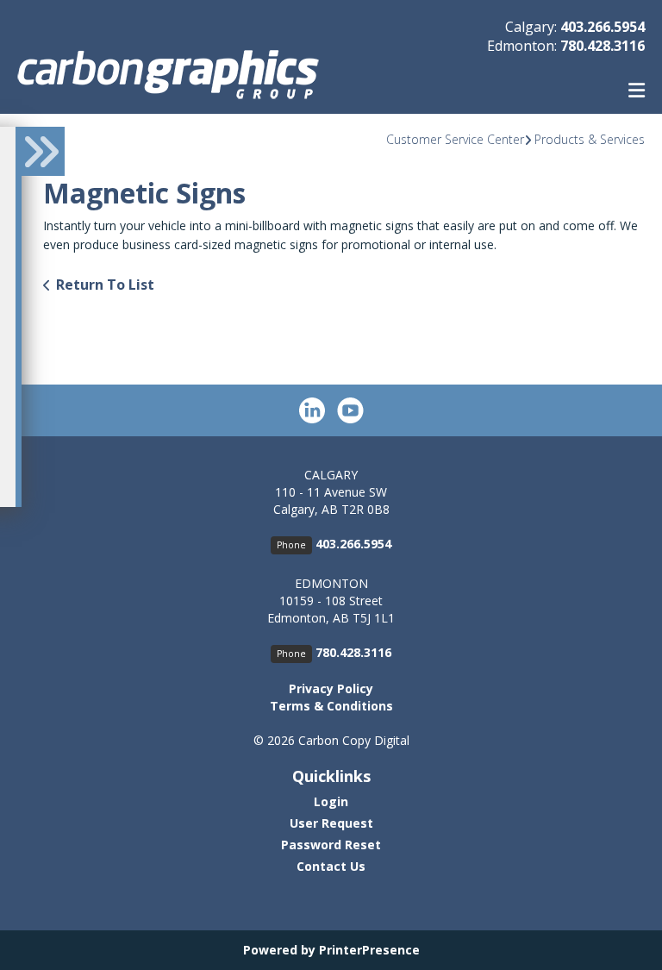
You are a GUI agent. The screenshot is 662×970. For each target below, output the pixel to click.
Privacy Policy (331, 688)
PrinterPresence (369, 950)
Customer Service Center (455, 139)
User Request (331, 823)
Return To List (105, 284)
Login (331, 801)
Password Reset (331, 844)
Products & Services (589, 139)
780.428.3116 (602, 45)
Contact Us (331, 866)
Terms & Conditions (331, 706)
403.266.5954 (602, 26)
